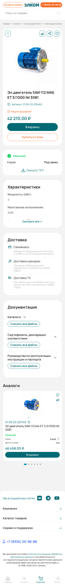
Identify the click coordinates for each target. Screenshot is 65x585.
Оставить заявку (13, 4)
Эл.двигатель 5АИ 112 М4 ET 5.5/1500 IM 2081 (32, 427)
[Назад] (8, 33)
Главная (6, 24)
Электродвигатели (32, 24)
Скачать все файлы (23, 324)
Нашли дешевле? (21, 111)
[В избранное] (57, 395)
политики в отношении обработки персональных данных (36, 555)
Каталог (17, 24)
